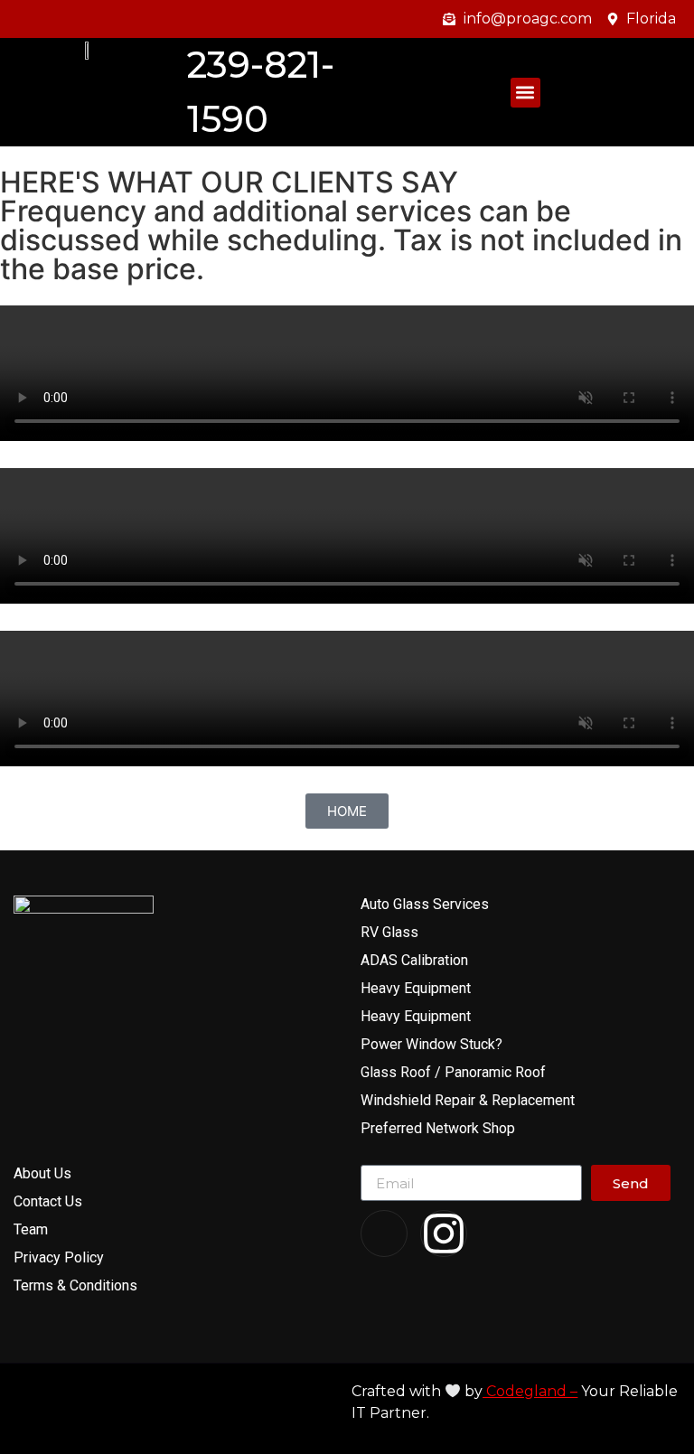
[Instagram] (443, 1233)
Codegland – (530, 1391)
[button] (525, 93)
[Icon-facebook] (384, 1233)
